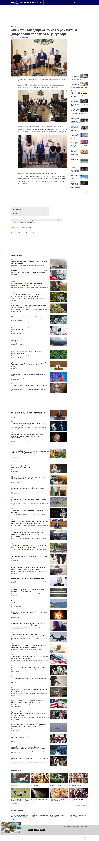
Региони (35, 2)
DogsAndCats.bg (26, 826)
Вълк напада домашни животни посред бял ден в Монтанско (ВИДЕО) (29, 690)
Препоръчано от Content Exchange (81, 805)
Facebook (29, 232)
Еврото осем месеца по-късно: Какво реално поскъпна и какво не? (76, 77)
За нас (65, 826)
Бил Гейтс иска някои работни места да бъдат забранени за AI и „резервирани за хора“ (79, 143)
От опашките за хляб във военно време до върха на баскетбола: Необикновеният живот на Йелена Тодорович (20, 817)
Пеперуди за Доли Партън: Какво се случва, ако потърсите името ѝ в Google (28, 466)
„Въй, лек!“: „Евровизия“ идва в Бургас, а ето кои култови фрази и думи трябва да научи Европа (79, 93)
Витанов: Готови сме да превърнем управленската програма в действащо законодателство (29, 522)
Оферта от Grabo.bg (14, 449)
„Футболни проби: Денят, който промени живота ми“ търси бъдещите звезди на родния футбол (20, 800)
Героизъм (14, 222)
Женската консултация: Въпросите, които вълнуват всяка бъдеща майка (29, 328)
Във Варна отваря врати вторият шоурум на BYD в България (29, 273)
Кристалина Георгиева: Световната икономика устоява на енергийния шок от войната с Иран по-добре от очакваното (29, 713)
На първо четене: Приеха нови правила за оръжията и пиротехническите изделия (26, 284)
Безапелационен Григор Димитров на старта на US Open (29, 759)
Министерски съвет (16, 220)
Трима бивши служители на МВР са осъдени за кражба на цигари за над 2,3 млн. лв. (28, 424)
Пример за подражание (29, 222)
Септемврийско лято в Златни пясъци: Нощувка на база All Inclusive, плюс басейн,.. (30, 452)
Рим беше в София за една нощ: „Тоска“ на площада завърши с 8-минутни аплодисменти (78, 112)
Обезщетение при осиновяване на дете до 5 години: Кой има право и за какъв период (79, 85)
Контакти (81, 826)
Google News (22, 232)
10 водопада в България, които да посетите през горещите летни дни (58, 784)
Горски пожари (47, 220)
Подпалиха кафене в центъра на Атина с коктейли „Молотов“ (29, 613)
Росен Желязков (25, 220)
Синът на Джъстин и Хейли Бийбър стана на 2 (39, 816)
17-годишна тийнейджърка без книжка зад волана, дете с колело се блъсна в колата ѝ (29, 546)
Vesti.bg (21, 827)
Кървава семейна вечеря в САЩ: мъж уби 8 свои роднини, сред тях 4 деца (77, 120)
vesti (52, 819)
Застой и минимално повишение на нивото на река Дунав (29, 601)
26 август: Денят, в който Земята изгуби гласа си (58, 816)
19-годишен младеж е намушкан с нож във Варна (29, 678)
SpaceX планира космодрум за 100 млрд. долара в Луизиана (75, 136)
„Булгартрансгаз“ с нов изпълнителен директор (75, 177)
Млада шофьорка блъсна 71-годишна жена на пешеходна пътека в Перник (27, 590)
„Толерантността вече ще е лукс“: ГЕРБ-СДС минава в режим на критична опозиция (29, 386)
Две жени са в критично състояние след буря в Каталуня (28, 340)
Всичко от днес (79, 192)
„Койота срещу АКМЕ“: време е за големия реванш (38, 784)
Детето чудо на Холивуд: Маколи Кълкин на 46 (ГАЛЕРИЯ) (75, 128)
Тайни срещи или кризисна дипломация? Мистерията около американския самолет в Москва (30, 635)
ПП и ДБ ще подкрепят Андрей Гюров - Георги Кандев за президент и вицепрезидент (27, 489)
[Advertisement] (39, 244)
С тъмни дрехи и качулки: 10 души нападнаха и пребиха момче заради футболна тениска (28, 568)
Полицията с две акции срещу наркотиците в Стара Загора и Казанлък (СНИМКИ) (29, 306)
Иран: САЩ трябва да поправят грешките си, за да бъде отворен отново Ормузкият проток (29, 701)
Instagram (36, 232)
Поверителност (71, 827)
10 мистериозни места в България (39, 799)
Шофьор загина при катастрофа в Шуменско (27, 317)
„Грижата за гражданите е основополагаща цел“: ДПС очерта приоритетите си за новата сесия (28, 364)
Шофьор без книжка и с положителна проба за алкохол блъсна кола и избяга (28, 478)
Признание (20, 222)
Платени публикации (75, 826)
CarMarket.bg (33, 826)
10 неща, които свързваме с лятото (19, 784)
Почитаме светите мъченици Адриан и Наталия (28, 667)
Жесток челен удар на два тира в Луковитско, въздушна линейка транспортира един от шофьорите (27, 534)
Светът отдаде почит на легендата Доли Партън (28, 579)
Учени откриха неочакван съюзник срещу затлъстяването (74, 152)
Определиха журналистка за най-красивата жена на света (78, 816)
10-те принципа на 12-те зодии (76, 799)
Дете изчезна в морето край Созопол (74, 161)
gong (72, 819)
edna (33, 819)
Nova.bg (25, 827)
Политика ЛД (79, 827)
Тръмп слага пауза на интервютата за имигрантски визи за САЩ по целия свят (29, 657)
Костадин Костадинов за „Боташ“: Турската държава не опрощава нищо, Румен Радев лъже (78, 184)
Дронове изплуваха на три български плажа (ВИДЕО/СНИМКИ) (75, 170)
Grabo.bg (48, 826)
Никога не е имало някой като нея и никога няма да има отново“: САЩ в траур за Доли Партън (79, 102)
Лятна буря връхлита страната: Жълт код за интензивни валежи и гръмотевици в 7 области (28, 748)
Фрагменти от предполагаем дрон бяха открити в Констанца (29, 500)
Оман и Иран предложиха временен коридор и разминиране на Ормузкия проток (28, 725)
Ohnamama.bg (42, 826)
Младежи (40, 220)
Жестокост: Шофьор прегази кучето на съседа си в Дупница (29, 511)
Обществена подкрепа (56, 220)
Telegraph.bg (30, 827)
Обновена (72, 158)
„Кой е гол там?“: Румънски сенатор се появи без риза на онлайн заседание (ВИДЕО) (28, 646)
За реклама (69, 826)
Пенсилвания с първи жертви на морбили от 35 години (28, 375)
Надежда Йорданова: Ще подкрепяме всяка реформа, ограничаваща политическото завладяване (27, 436)
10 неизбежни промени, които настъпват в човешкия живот (76, 784)
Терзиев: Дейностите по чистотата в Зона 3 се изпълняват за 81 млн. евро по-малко (27, 295)
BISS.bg (37, 826)
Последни (27, 2)
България (16, 255)
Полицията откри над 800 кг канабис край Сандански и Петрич (26, 352)
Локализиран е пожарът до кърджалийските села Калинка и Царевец (29, 262)
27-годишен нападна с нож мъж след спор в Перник (29, 556)
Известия (85, 827)
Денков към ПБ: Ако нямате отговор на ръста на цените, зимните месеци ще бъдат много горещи (28, 413)
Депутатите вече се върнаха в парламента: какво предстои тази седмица (29, 736)
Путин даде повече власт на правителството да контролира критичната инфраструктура (28, 624)
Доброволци (33, 220)
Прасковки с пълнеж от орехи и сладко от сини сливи (57, 800)
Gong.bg (21, 826)
